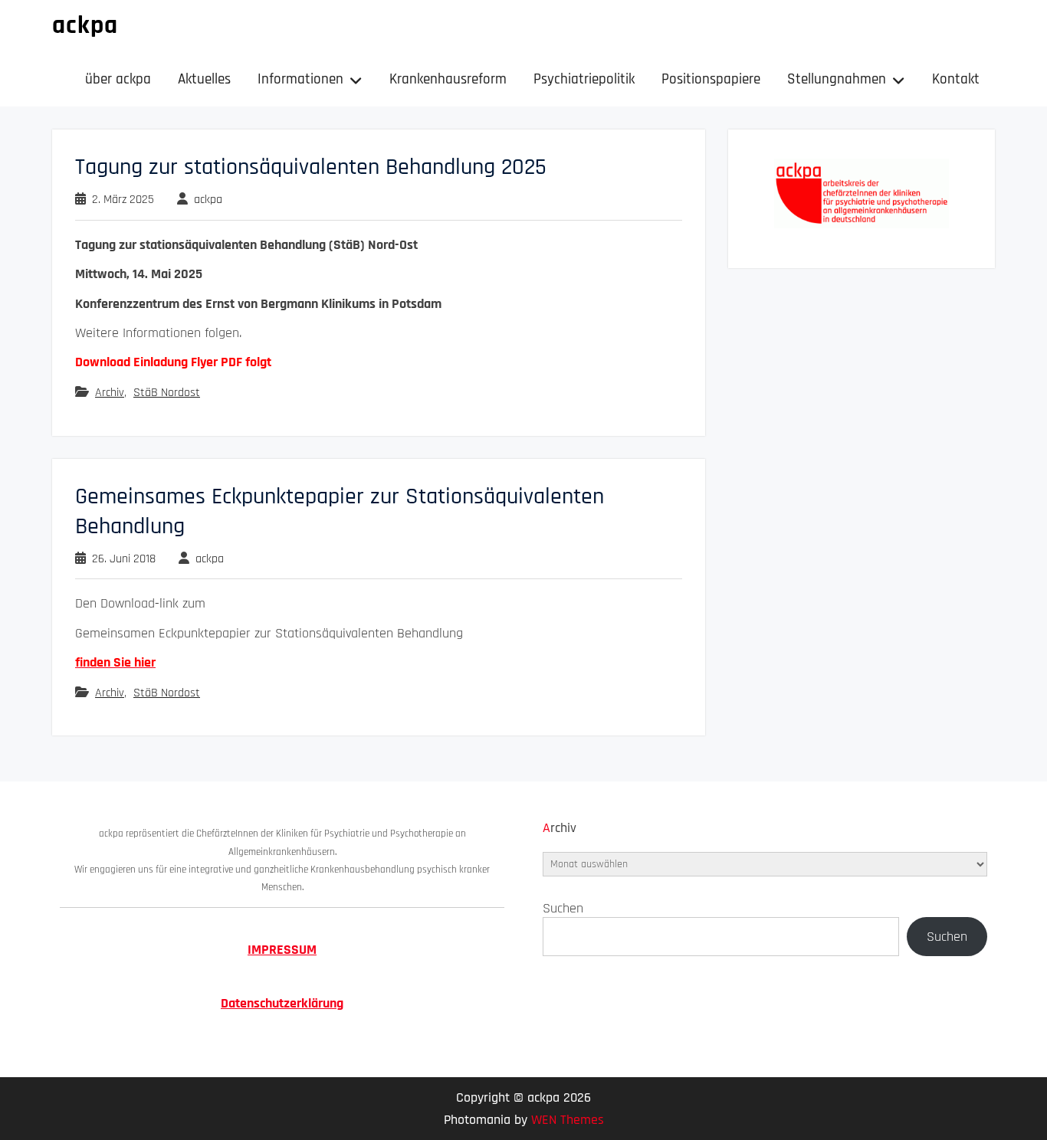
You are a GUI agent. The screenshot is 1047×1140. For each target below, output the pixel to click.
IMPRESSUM (282, 949)
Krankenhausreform (448, 79)
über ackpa (118, 79)
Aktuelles (204, 79)
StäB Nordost (166, 393)
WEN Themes (567, 1120)
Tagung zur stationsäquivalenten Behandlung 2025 (310, 167)
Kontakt (956, 79)
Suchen (563, 908)
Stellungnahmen (836, 79)
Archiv (109, 393)
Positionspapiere (710, 79)
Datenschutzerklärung (282, 1003)
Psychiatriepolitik (584, 79)
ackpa (85, 25)
